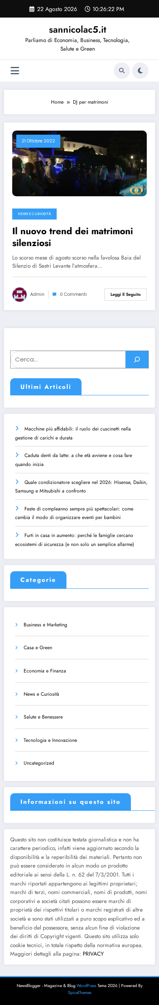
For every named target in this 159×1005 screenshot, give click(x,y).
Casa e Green (38, 647)
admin (37, 294)
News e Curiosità (34, 213)
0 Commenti (73, 294)
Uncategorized (39, 763)
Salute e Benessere (43, 717)
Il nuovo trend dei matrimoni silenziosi (72, 237)
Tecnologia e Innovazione (50, 740)
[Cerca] (122, 70)
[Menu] (15, 71)
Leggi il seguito (125, 294)
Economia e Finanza (45, 670)
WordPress (86, 986)
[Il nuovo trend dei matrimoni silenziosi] (79, 162)
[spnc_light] (140, 70)
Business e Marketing (45, 624)
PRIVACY (93, 954)
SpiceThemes (79, 992)
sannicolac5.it (77, 29)
